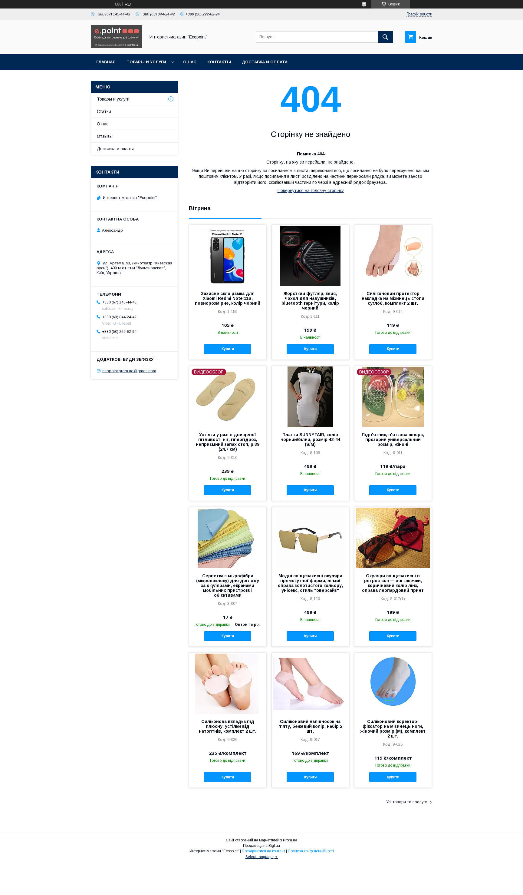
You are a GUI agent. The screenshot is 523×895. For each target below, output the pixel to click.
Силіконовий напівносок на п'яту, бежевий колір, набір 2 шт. (310, 726)
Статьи (104, 111)
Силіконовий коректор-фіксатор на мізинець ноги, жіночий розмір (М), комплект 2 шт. (393, 728)
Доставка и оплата (265, 62)
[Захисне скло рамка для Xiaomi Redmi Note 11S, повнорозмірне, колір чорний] (227, 255)
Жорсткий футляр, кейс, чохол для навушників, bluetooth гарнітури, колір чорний (310, 300)
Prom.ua (290, 840)
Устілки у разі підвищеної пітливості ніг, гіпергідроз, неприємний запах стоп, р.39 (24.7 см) (227, 442)
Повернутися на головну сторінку (311, 190)
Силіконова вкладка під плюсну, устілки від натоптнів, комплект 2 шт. (227, 726)
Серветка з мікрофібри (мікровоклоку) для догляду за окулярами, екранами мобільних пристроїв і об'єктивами (227, 585)
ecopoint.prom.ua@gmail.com (129, 371)
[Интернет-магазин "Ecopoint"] (116, 46)
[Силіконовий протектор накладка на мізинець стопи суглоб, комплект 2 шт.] (393, 255)
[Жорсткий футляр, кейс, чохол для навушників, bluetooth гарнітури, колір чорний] (310, 255)
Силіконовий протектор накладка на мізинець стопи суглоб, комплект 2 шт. (393, 298)
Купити (228, 349)
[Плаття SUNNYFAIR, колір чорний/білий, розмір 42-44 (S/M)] (310, 396)
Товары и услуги (146, 62)
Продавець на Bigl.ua (261, 846)
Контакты (219, 62)
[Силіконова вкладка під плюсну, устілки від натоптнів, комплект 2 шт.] (227, 683)
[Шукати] (385, 37)
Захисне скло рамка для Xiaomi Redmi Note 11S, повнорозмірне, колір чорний (227, 298)
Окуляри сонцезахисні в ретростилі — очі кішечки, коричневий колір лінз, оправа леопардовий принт (393, 583)
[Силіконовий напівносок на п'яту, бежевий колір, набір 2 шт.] (310, 683)
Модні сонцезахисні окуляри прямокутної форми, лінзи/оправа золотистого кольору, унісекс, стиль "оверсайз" (310, 583)
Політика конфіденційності (311, 851)
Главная (106, 62)
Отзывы (105, 136)
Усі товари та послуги (406, 802)
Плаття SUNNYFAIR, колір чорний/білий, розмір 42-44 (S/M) (310, 439)
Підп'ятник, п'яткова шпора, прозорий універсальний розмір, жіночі (393, 439)
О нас (189, 62)
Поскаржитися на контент (263, 851)
